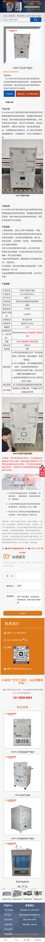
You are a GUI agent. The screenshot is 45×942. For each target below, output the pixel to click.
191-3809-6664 (19, 633)
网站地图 (26, 924)
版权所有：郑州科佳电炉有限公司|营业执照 (22, 934)
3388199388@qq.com (21, 669)
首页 (5, 16)
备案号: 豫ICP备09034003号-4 (22, 937)
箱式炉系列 (8, 919)
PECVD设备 (8, 910)
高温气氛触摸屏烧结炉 (16, 548)
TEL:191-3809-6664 (31, 1)
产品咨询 (9, 94)
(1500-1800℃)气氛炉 (34, 16)
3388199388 (16, 640)
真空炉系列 (8, 934)
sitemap (34, 924)
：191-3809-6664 (27, 94)
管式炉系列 (8, 929)
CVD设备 (7, 914)
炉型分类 (12, 16)
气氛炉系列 (21, 16)
